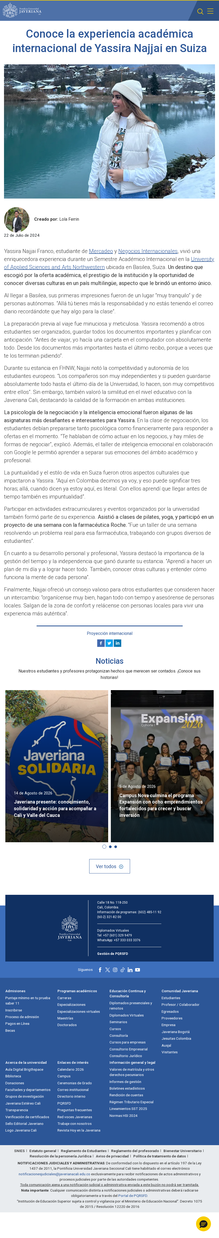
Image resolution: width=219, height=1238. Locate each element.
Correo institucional (73, 1089)
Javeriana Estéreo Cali (23, 1103)
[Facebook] (101, 643)
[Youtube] (137, 969)
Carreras (64, 998)
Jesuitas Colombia (176, 1038)
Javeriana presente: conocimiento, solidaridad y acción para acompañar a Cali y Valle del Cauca (55, 808)
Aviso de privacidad (112, 1156)
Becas (10, 1030)
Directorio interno (71, 1096)
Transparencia (16, 1110)
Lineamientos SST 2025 (128, 1108)
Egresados (170, 1011)
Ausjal (166, 1045)
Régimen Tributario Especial (132, 1102)
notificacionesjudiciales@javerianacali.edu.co (54, 1174)
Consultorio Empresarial (129, 1049)
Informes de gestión (125, 1081)
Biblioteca (13, 1076)
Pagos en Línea (17, 1023)
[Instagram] (115, 969)
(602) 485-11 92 (149, 912)
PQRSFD (64, 1103)
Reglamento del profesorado (135, 1151)
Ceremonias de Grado (74, 1083)
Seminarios (118, 1022)
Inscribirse (13, 1010)
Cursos (115, 1029)
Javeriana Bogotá (176, 1032)
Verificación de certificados (27, 1117)
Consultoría (119, 1035)
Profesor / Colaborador (181, 1004)
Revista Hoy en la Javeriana (78, 1130)
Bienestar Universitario (182, 1151)
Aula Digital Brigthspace (24, 1069)
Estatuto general (42, 1151)
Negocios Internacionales (148, 251)
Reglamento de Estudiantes (84, 1151)
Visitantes (170, 1052)
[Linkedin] (117, 643)
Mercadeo (101, 251)
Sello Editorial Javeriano (24, 1123)
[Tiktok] (122, 969)
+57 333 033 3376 (127, 940)
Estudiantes (171, 998)
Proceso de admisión (22, 1017)
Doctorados (67, 1025)
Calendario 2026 (70, 1069)
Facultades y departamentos (27, 1089)
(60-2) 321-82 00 (109, 917)
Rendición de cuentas (126, 1095)
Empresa (168, 1025)
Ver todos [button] (106, 866)
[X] (109, 643)
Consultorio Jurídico (126, 1056)
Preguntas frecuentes (74, 1110)
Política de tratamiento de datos (159, 1156)
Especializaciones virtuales (78, 1011)
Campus (64, 1076)
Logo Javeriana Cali (21, 1130)
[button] (200, 12)
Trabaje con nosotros (74, 1123)
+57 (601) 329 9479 (117, 935)
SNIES (19, 1151)
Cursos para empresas (128, 1042)
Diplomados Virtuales (127, 1015)
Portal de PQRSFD (132, 1195)
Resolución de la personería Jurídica (60, 1156)
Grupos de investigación (24, 1096)
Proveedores (172, 1018)
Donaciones (14, 1083)
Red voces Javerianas (74, 1117)
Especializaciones (71, 1004)
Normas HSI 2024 (124, 1115)
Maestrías (65, 1018)
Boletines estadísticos (127, 1088)
